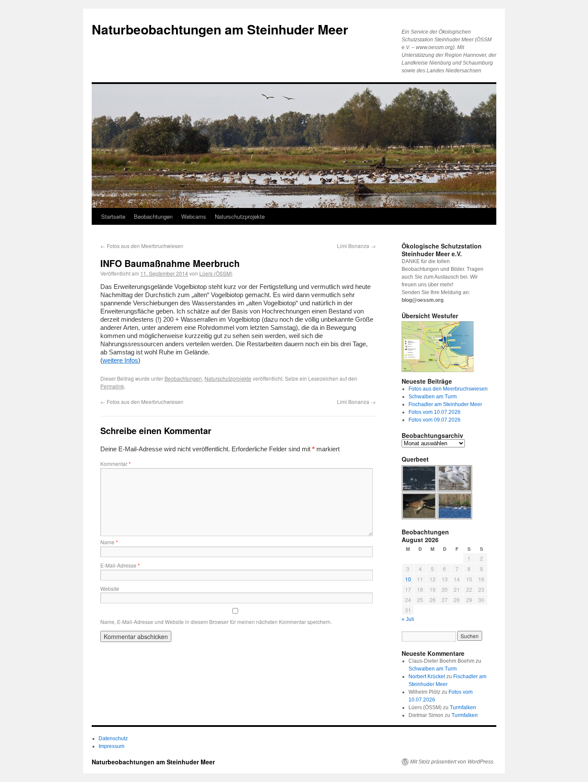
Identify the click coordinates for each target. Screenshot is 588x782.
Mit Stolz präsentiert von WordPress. (452, 762)
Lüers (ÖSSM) (215, 273)
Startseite (113, 216)
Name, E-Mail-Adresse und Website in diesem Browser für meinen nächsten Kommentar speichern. (216, 621)
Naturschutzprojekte (240, 216)
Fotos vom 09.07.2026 (435, 420)
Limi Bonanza (356, 245)
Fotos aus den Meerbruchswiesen (448, 389)
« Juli (408, 619)
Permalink (112, 386)
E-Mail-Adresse (120, 565)
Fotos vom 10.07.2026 (435, 412)
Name (109, 542)
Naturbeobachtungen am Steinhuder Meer (220, 29)
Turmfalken (463, 707)
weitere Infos (120, 360)
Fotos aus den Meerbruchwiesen (141, 245)
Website (109, 588)
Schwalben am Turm (433, 397)
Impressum (111, 746)
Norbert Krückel (427, 676)
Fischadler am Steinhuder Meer (445, 404)
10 (408, 579)
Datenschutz (113, 738)
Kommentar (115, 463)
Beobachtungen (153, 216)
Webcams (193, 216)
